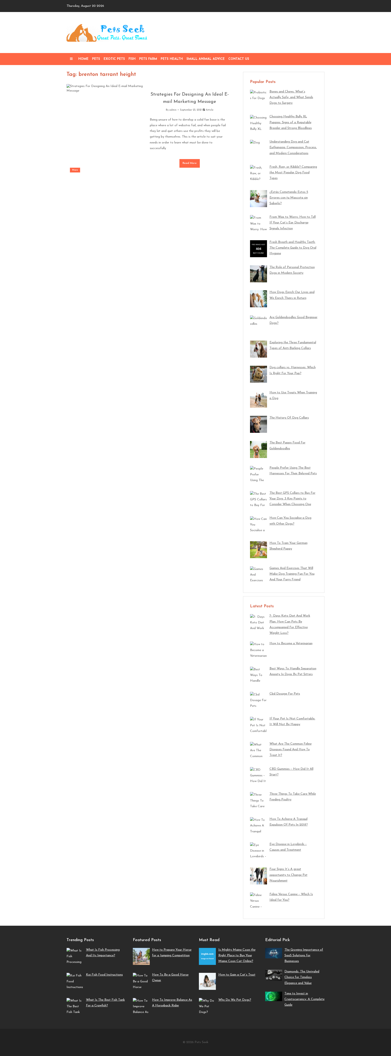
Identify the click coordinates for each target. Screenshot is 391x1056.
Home (83, 59)
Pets (96, 59)
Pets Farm (148, 59)
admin (172, 110)
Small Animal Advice (205, 59)
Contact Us (238, 59)
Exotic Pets (114, 59)
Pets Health (172, 59)
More (75, 170)
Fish (132, 59)
